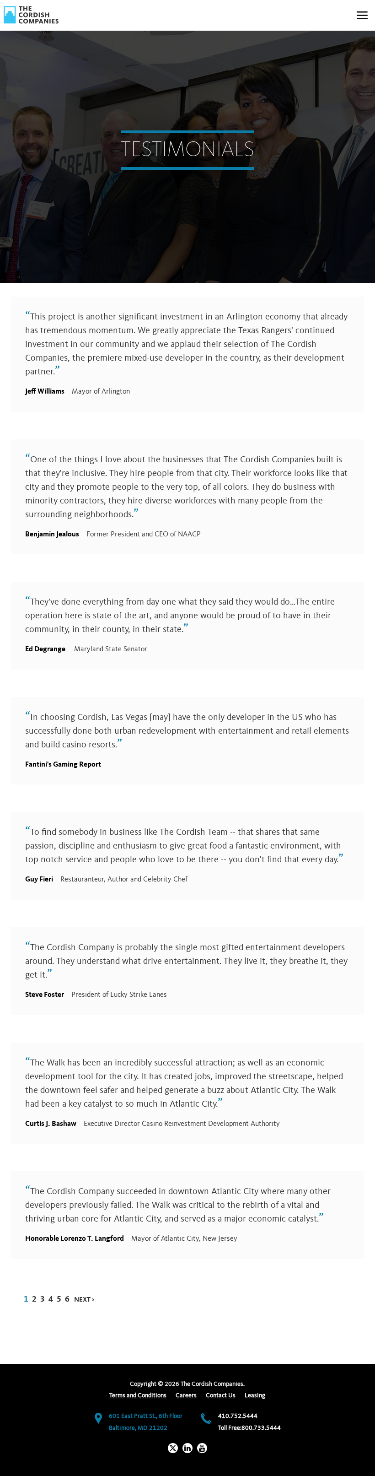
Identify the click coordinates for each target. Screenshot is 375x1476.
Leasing (255, 1395)
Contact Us (221, 1395)
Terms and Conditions (137, 1395)
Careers (186, 1395)
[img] (31, 15)
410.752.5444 (237, 1416)
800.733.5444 (261, 1428)
